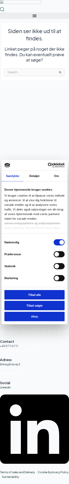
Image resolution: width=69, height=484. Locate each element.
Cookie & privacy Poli (51, 472)
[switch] (59, 254)
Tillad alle (34, 294)
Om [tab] (56, 175)
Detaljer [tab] (34, 175)
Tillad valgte (34, 305)
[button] (34, 16)
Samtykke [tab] (12, 175)
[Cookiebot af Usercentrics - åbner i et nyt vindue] (49, 165)
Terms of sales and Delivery (17, 472)
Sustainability (10, 476)
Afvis (34, 316)
